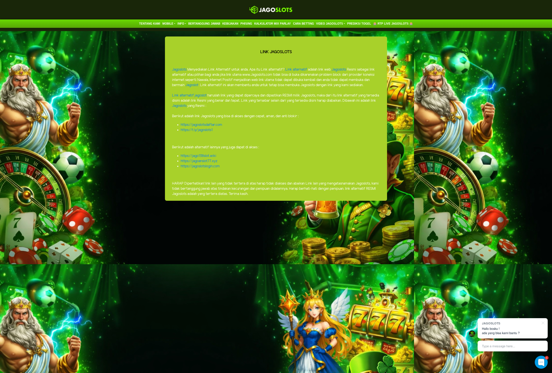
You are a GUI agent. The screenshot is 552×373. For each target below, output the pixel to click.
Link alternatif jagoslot (189, 95)
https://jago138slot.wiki (198, 156)
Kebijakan (230, 23)
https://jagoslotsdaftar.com (201, 125)
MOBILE (167, 23)
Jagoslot (192, 85)
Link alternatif (296, 70)
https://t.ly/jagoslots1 (197, 130)
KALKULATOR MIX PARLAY (272, 23)
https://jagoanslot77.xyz (199, 161)
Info (180, 23)
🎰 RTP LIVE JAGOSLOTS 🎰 (393, 23)
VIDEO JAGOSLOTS (329, 23)
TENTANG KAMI (149, 23)
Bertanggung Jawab (204, 23)
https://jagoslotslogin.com (200, 166)
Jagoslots (179, 70)
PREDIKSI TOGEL (359, 23)
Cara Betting (303, 23)
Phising (246, 23)
